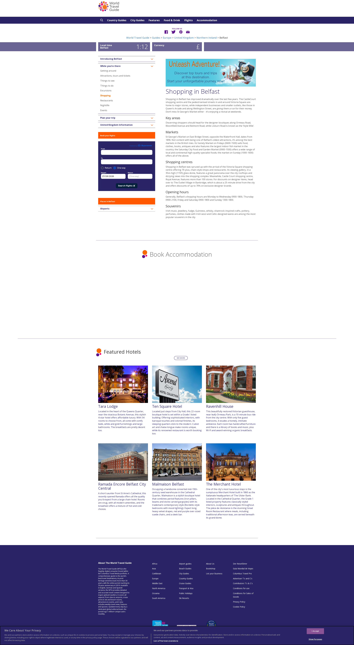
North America (158, 588)
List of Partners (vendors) (166, 640)
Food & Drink (172, 20)
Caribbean (156, 573)
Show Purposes (315, 639)
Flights (188, 20)
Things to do (107, 85)
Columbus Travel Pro (242, 573)
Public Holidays (185, 593)
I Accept (315, 631)
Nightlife (104, 105)
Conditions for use (241, 588)
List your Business (214, 573)
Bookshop (210, 568)
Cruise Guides (185, 583)
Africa (154, 563)
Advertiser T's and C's (242, 578)
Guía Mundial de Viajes (243, 568)
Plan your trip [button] (107, 118)
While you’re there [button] (110, 66)
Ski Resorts (184, 598)
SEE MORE (181, 358)
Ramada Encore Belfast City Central (122, 486)
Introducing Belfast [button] (111, 59)
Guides (156, 37)
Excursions (105, 90)
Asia (154, 568)
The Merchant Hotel (223, 484)
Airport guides (185, 563)
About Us (210, 563)
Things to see (107, 80)
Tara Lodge (108, 406)
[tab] (126, 59)
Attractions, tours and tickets (115, 75)
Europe (167, 37)
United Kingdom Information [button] (116, 125)
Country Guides (116, 20)
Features (154, 20)
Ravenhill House (219, 406)
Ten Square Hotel (167, 406)
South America (158, 598)
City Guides (137, 20)
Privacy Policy (239, 601)
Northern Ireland (206, 37)
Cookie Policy (239, 606)
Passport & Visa (186, 588)
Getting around (108, 70)
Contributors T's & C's (243, 583)
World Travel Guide (137, 37)
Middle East (157, 583)
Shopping (105, 95)
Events (103, 110)
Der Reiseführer (240, 563)
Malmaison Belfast (168, 484)
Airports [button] (104, 208)
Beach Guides (185, 568)
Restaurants (106, 100)
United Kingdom (184, 37)
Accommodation (207, 20)
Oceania (155, 593)
